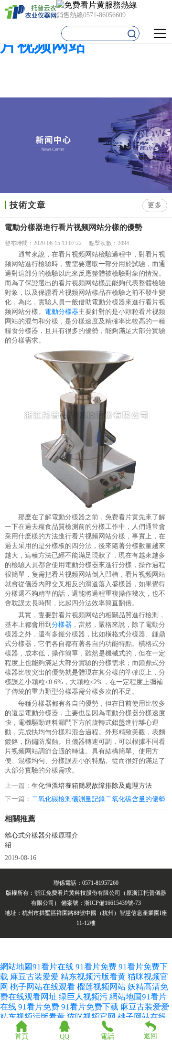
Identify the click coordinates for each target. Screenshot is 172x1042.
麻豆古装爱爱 (34, 976)
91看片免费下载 (89, 1006)
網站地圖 (16, 966)
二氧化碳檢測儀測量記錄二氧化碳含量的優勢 (98, 799)
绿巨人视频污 (84, 996)
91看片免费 (96, 966)
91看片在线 (53, 966)
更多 (155, 205)
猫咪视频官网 (91, 1016)
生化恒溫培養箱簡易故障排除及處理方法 (92, 786)
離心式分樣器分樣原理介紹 (41, 840)
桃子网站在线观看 (42, 986)
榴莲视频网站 (101, 986)
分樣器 (62, 624)
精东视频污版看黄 (93, 976)
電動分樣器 (61, 311)
